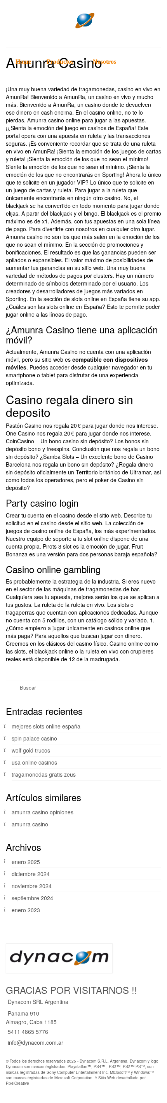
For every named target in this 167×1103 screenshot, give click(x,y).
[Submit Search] (11, 687)
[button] (153, 61)
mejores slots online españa (46, 726)
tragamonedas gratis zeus (44, 774)
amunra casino (30, 824)
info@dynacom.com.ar (35, 1042)
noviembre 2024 (32, 886)
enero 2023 (26, 910)
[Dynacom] (83, 20)
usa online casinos (34, 762)
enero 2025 (26, 862)
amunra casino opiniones (42, 812)
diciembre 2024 (31, 874)
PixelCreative (17, 1083)
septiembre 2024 (32, 898)
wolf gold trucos (31, 750)
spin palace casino (34, 738)
